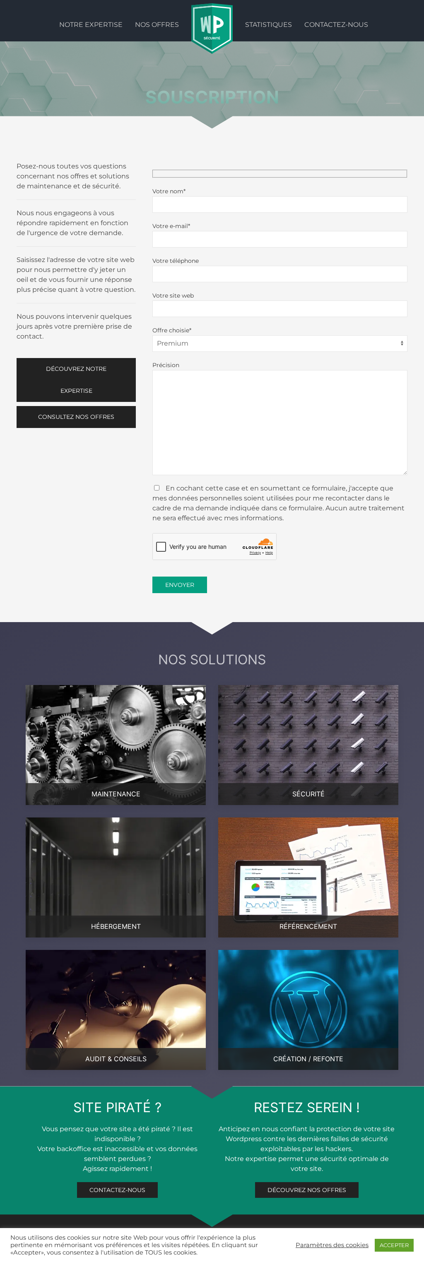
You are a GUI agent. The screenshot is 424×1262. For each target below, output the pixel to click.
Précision (165, 365)
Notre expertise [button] (91, 25)
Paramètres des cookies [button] (332, 1245)
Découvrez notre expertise (76, 379)
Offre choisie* (171, 330)
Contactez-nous (336, 25)
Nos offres (157, 25)
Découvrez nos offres (306, 1203)
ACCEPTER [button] (394, 1245)
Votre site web (173, 295)
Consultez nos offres (76, 417)
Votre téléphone (175, 260)
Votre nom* (169, 191)
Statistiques (268, 25)
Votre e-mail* (171, 226)
